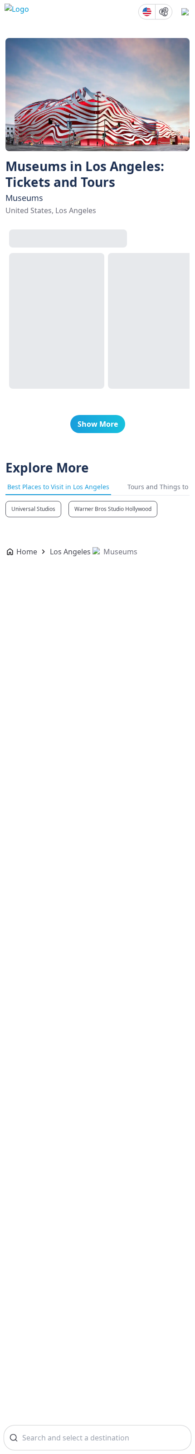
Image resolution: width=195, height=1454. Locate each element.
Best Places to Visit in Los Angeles (58, 486)
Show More (98, 424)
